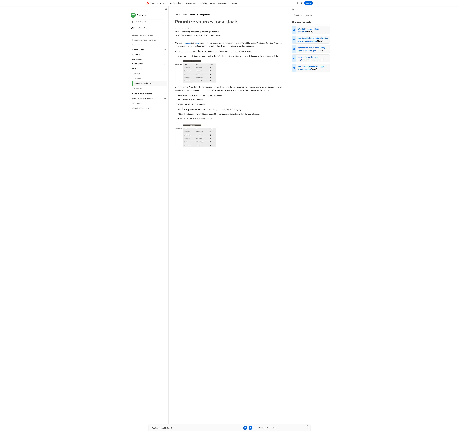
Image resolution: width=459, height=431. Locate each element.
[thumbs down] (250, 428)
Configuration (214, 32)
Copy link (309, 15)
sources (188, 43)
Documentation (181, 14)
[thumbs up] (245, 428)
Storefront (205, 32)
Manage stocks (137, 69)
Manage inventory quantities (142, 94)
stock (198, 43)
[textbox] (148, 22)
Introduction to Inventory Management (145, 40)
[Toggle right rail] (293, 9)
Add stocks (137, 78)
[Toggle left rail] (165, 9)
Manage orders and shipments (142, 98)
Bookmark (299, 15)
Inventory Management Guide (143, 35)
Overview (137, 73)
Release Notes (137, 45)
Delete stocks (138, 89)
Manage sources (137, 64)
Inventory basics (138, 49)
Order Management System (190, 32)
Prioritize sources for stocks (143, 83)
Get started (136, 54)
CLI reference (136, 103)
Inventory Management (200, 14)
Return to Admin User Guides (141, 108)
